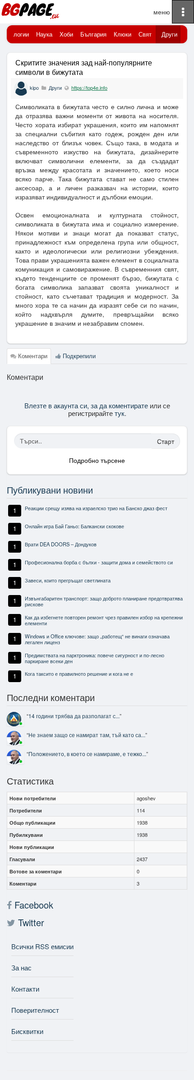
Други (169, 34)
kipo (34, 87)
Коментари (31, 355)
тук (120, 413)
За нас (21, 967)
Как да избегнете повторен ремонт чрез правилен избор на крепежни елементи (104, 620)
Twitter (29, 922)
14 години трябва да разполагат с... (74, 716)
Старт (165, 441)
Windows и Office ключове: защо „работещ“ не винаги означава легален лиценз (97, 639)
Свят (145, 34)
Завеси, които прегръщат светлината (68, 580)
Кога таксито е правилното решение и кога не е (79, 673)
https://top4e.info (89, 87)
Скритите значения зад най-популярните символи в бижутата (83, 67)
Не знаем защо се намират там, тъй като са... (86, 734)
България (93, 34)
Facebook (32, 905)
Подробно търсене (97, 460)
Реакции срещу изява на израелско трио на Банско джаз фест (96, 508)
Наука (44, 34)
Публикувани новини (50, 489)
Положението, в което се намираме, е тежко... (87, 753)
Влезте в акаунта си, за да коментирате (86, 405)
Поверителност (35, 1010)
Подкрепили (78, 355)
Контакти (25, 988)
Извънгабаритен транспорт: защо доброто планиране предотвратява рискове (104, 601)
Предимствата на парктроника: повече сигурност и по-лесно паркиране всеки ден (94, 658)
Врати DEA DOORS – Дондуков (61, 544)
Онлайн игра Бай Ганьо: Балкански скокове (74, 526)
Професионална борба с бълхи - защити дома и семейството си (99, 562)
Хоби (66, 34)
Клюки (122, 34)
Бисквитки (27, 1031)
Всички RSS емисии (42, 946)
